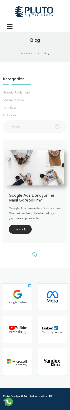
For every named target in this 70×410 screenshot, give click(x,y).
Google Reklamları (17, 92)
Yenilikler (10, 108)
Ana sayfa (26, 53)
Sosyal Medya (13, 100)
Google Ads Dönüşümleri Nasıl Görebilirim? (32, 198)
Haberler (10, 115)
